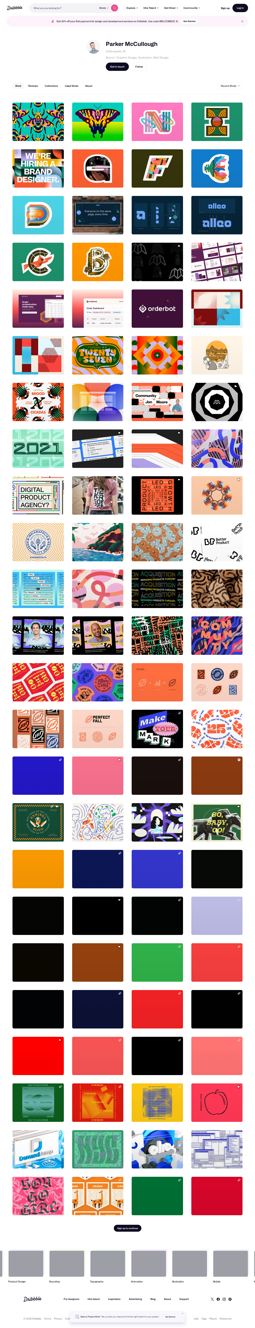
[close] (242, 21)
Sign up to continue (127, 1228)
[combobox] (63, 8)
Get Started (189, 21)
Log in (240, 7)
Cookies (69, 1318)
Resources (226, 1318)
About (167, 1299)
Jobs (196, 1318)
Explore (130, 7)
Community (191, 7)
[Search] (114, 8)
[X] (212, 1299)
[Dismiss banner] (182, 1313)
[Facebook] (218, 1299)
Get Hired (169, 7)
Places (213, 1318)
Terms (47, 1318)
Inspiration (114, 1299)
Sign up (225, 8)
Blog (153, 1299)
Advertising (135, 1299)
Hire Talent (149, 7)
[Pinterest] (230, 1299)
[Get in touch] (43, 135)
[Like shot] (57, 135)
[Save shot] (50, 135)
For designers (71, 1299)
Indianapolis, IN (116, 51)
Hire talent (94, 1299)
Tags (204, 1318)
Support (184, 1299)
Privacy (58, 1318)
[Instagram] (224, 1299)
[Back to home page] (14, 8)
